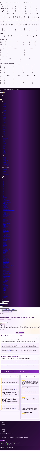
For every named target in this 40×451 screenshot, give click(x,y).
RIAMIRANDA (5, 272)
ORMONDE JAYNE (6, 259)
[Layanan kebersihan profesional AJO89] (2, 92)
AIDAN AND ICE (5, 201)
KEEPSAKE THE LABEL (6, 239)
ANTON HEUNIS (5, 204)
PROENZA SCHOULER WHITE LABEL (8, 265)
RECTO (4, 270)
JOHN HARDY (5, 235)
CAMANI (4, 212)
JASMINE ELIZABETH (6, 234)
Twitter (3, 315)
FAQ (2, 428)
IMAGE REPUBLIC (6, 231)
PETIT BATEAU (5, 263)
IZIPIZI (4, 232)
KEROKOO (5, 240)
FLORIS (4, 222)
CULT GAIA (5, 216)
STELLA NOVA (5, 280)
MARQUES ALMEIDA (6, 249)
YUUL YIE (4, 297)
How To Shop (3, 429)
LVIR (4, 246)
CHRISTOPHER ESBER (6, 214)
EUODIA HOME (5, 220)
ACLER (4, 199)
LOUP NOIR (5, 244)
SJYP (4, 278)
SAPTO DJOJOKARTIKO (6, 276)
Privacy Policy (3, 424)
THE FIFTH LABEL (6, 286)
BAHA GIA (5, 208)
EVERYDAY (5, 221)
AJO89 (3, 95)
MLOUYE (4, 252)
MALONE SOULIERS (6, 248)
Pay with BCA (3, 431)
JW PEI (4, 237)
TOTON (4, 290)
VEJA (4, 292)
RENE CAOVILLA (6, 271)
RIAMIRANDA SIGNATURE (7, 273)
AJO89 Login (3, 94)
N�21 (4, 257)
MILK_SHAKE (5, 251)
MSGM (4, 253)
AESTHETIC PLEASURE (6, 200)
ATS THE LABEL (5, 207)
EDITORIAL (2, 304)
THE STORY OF (5, 287)
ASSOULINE (5, 206)
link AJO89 (15, 389)
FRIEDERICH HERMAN (6, 223)
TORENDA (5, 289)
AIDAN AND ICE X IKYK (7, 202)
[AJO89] (4, 92)
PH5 (4, 264)
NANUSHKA (5, 255)
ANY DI (4, 205)
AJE (4, 203)
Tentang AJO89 (3, 422)
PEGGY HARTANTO (6, 262)
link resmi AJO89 (8, 350)
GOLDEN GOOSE (5, 226)
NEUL (4, 256)
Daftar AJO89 (3, 440)
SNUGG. (4, 279)
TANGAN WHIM (5, 285)
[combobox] (5, 301)
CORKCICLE (5, 215)
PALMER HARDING (6, 261)
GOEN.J (4, 225)
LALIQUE (4, 242)
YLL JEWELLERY (5, 296)
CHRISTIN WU (5, 213)
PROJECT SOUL (5, 266)
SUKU (4, 282)
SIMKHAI (4, 277)
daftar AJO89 (6, 371)
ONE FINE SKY (5, 258)
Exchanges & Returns (4, 430)
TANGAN (4, 284)
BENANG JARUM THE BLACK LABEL (8, 210)
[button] (20, 202)
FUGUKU (4, 224)
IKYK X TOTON (5, 230)
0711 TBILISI (5, 197)
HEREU (4, 227)
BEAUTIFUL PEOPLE (6, 209)
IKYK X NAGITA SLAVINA (7, 229)
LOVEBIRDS (5, 245)
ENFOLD (4, 219)
